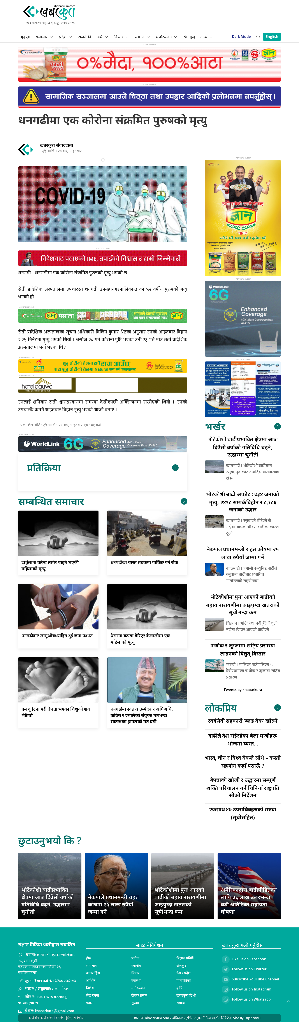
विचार (118, 36)
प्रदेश (63, 36)
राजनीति (84, 36)
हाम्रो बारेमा (47, 1017)
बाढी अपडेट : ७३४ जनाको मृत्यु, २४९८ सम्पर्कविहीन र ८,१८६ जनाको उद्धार (242, 501)
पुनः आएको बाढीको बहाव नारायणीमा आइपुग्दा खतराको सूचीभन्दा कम (243, 604)
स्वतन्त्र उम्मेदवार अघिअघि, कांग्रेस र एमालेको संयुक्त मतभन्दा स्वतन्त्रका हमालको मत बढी (142, 715)
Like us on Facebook (249, 959)
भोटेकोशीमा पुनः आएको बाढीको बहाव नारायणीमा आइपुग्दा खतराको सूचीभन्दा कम (180, 900)
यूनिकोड (78, 1017)
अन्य (203, 36)
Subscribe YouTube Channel (255, 979)
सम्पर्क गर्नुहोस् (64, 1017)
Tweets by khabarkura (242, 689)
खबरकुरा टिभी (186, 995)
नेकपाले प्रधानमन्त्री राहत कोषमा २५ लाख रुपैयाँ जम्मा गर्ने (113, 904)
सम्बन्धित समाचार (51, 501)
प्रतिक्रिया (43, 467)
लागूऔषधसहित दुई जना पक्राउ (57, 636)
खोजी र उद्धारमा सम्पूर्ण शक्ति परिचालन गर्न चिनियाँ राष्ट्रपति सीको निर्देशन (242, 787)
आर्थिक (90, 980)
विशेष (90, 987)
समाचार (41, 36)
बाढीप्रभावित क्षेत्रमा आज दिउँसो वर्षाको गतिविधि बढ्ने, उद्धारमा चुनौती (243, 446)
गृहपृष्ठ (25, 36)
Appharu (253, 1017)
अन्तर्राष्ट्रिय (93, 973)
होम (88, 958)
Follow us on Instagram (251, 989)
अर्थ (100, 36)
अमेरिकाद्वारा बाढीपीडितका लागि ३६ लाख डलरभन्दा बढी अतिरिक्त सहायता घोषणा (249, 900)
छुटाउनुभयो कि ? (49, 840)
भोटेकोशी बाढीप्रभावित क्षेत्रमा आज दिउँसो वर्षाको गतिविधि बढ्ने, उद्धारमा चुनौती (47, 900)
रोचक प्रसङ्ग (139, 995)
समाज (139, 36)
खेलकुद (189, 36)
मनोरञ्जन (164, 36)
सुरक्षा (135, 1002)
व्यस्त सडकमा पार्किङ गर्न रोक (144, 562)
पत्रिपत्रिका (183, 980)
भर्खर (215, 426)
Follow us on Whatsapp (251, 999)
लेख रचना (92, 995)
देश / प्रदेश (183, 973)
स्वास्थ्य (136, 980)
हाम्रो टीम (34, 1017)
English (272, 36)
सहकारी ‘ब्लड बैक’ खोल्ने (243, 720)
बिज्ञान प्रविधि (185, 958)
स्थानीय (136, 965)
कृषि (179, 987)
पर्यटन (135, 958)
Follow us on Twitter (249, 969)
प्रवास (89, 1002)
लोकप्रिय (221, 708)
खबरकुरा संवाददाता (56, 145)
